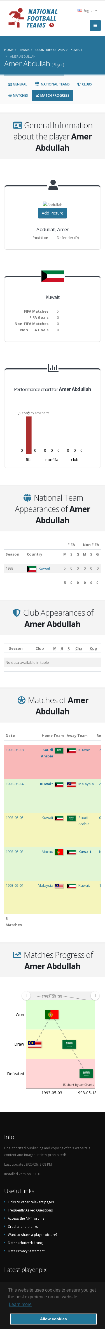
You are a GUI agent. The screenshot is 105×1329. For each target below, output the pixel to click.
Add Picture (52, 213)
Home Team (53, 735)
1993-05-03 (15, 851)
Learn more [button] (20, 1304)
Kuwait (44, 568)
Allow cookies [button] (53, 1319)
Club (40, 648)
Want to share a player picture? (32, 1234)
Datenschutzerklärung (25, 1242)
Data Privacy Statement (26, 1251)
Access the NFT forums (26, 1218)
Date (10, 735)
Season (12, 554)
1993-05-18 (15, 749)
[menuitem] (60, 995)
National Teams (55, 84)
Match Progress (54, 95)
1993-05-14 (15, 783)
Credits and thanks (23, 1226)
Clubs (86, 84)
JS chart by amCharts (33, 413)
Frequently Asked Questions (30, 1210)
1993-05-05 (15, 817)
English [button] (89, 10)
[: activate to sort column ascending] (6, 648)
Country (34, 554)
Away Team (77, 735)
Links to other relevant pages (31, 1202)
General (19, 84)
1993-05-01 (15, 885)
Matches (20, 95)
